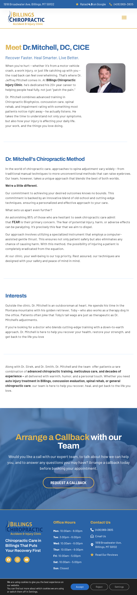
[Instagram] (17, 560)
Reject (99, 586)
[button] (124, 18)
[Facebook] (8, 560)
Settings (119, 586)
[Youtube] (27, 560)
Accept (80, 586)
